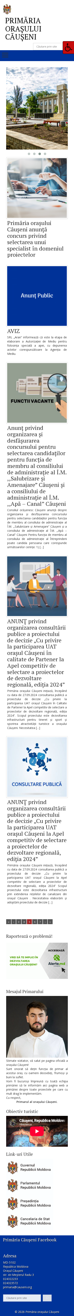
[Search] (47, 1298)
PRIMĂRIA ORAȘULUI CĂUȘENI (23, 29)
